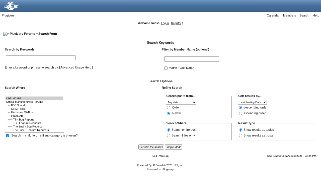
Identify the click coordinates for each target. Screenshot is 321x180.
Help (316, 15)
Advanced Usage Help (75, 67)
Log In (165, 23)
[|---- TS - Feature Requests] (34, 123)
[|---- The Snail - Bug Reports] (34, 126)
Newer (176, 113)
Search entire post (184, 130)
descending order (256, 107)
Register (176, 23)
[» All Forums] (34, 98)
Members (289, 15)
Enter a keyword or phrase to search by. (31, 67)
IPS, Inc (178, 165)
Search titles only (183, 135)
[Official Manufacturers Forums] (34, 102)
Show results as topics (259, 130)
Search (304, 15)
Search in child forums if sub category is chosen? (44, 135)
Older (176, 107)
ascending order (255, 113)
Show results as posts (258, 135)
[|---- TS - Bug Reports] (34, 120)
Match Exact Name (181, 68)
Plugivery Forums (22, 34)
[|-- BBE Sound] (34, 105)
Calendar (273, 15)
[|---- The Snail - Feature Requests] (34, 130)
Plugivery (8, 15)
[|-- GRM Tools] (34, 109)
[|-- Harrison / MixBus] (34, 112)
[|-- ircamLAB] (34, 116)
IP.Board (157, 165)
